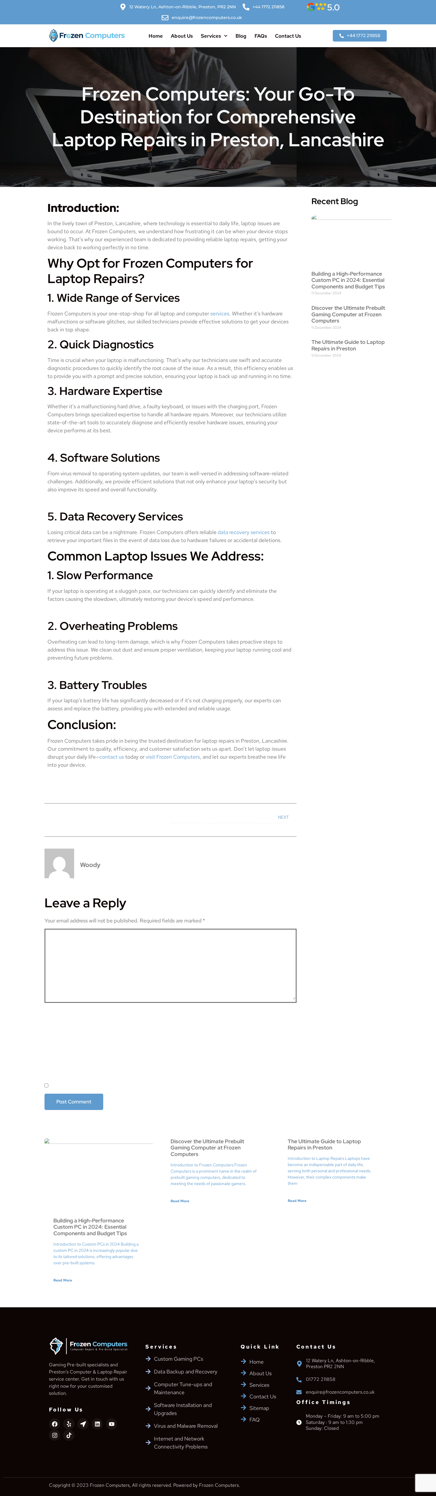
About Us (182, 36)
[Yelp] (68, 1424)
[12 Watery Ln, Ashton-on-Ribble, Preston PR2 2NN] (299, 1364)
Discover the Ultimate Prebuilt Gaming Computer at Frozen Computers (348, 314)
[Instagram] (54, 1435)
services (219, 313)
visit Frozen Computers (173, 756)
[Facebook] (54, 1424)
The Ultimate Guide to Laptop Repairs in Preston (348, 345)
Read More (62, 1280)
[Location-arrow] (83, 1424)
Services (211, 36)
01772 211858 (320, 1379)
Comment (59, 934)
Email (53, 1036)
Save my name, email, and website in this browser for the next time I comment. (155, 1085)
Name (53, 1011)
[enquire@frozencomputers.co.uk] (299, 1392)
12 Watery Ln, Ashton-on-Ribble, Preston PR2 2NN (340, 1363)
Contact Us (288, 36)
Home (156, 36)
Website (54, 1061)
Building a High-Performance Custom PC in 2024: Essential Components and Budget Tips (348, 280)
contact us (111, 756)
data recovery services (244, 532)
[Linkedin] (97, 1424)
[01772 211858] (299, 1379)
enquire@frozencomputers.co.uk (340, 1392)
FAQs (260, 36)
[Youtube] (111, 1424)
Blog (240, 36)
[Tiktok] (68, 1435)
